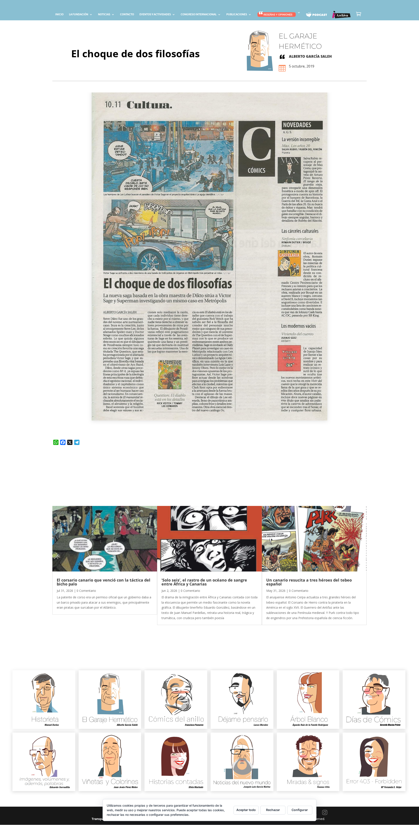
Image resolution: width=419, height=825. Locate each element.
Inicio (59, 14)
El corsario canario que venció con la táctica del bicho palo (103, 582)
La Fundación (78, 14)
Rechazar (273, 810)
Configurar (300, 810)
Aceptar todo (246, 810)
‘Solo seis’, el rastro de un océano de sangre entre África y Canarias (204, 582)
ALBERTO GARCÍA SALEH (310, 56)
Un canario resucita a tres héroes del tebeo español (309, 582)
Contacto (127, 14)
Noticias (104, 14)
